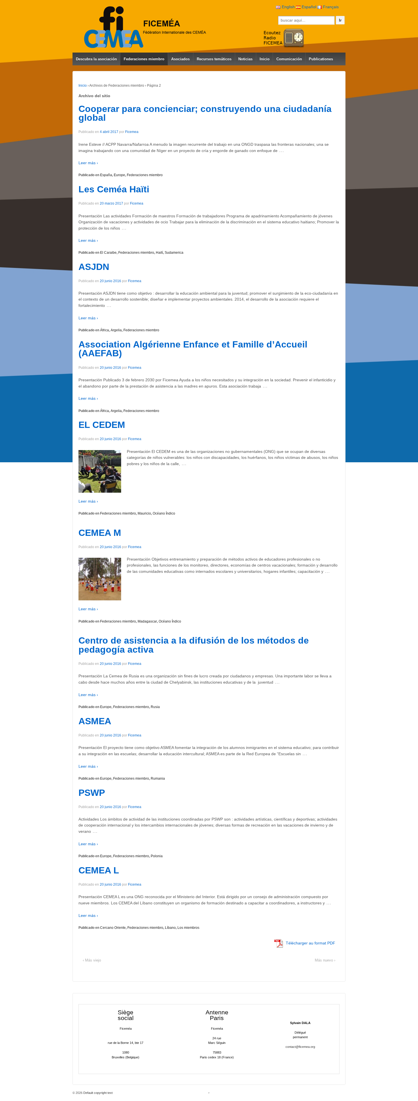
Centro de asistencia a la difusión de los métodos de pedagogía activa (193, 645)
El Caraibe (108, 253)
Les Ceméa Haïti (113, 189)
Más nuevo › (325, 960)
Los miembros (188, 928)
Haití (159, 253)
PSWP (91, 793)
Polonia (157, 856)
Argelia (116, 330)
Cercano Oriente (113, 928)
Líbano (170, 928)
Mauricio (144, 513)
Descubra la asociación (96, 59)
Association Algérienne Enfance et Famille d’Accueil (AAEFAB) (192, 349)
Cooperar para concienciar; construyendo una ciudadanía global (205, 113)
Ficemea (131, 132)
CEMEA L (98, 870)
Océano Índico (164, 513)
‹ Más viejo (92, 960)
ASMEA (94, 721)
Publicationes (321, 59)
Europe (119, 175)
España (106, 175)
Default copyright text (97, 1092)
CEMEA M (99, 533)
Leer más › (88, 163)
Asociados (180, 59)
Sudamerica (174, 253)
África (104, 330)
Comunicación (289, 59)
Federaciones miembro (144, 59)
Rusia (155, 707)
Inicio (265, 59)
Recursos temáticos (214, 59)
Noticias (245, 59)
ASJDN (93, 267)
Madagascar (147, 621)
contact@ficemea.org (300, 1046)
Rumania (158, 779)
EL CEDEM (101, 425)
